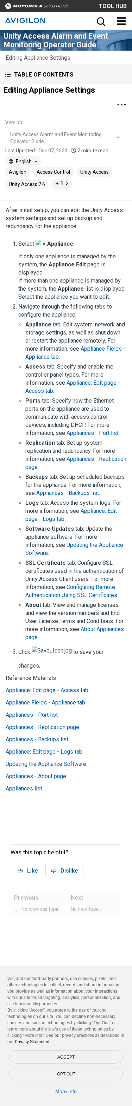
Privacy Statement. (32, 1041)
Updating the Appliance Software (46, 764)
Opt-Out (66, 1074)
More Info (66, 1091)
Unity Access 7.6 (27, 184)
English (24, 161)
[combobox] (64, 138)
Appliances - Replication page (42, 727)
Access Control (53, 172)
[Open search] (100, 21)
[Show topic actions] (121, 105)
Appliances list (24, 788)
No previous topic (40, 909)
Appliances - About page (36, 776)
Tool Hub (113, 6)
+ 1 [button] (59, 183)
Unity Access (94, 172)
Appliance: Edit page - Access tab (47, 690)
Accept (66, 1057)
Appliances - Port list (93, 433)
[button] (66, 74)
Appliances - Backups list (67, 493)
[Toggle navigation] (121, 21)
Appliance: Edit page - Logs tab (44, 751)
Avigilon (17, 172)
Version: (14, 122)
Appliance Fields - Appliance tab (45, 702)
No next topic (85, 909)
